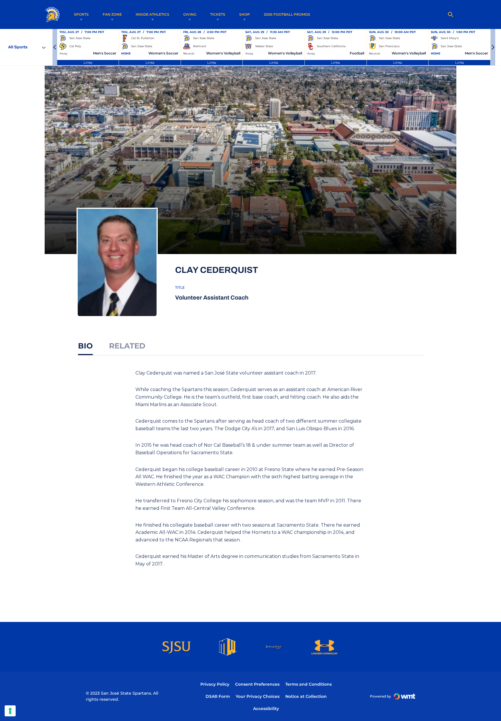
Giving (189, 14)
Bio (85, 346)
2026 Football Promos (287, 14)
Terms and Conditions (308, 684)
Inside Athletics (152, 14)
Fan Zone (112, 14)
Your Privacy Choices (257, 696)
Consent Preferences (257, 684)
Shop (244, 14)
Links (88, 62)
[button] (54, 47)
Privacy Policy (214, 684)
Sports (81, 14)
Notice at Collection (306, 696)
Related (127, 346)
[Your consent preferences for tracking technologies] (10, 710)
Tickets (217, 14)
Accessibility (266, 708)
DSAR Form (218, 696)
